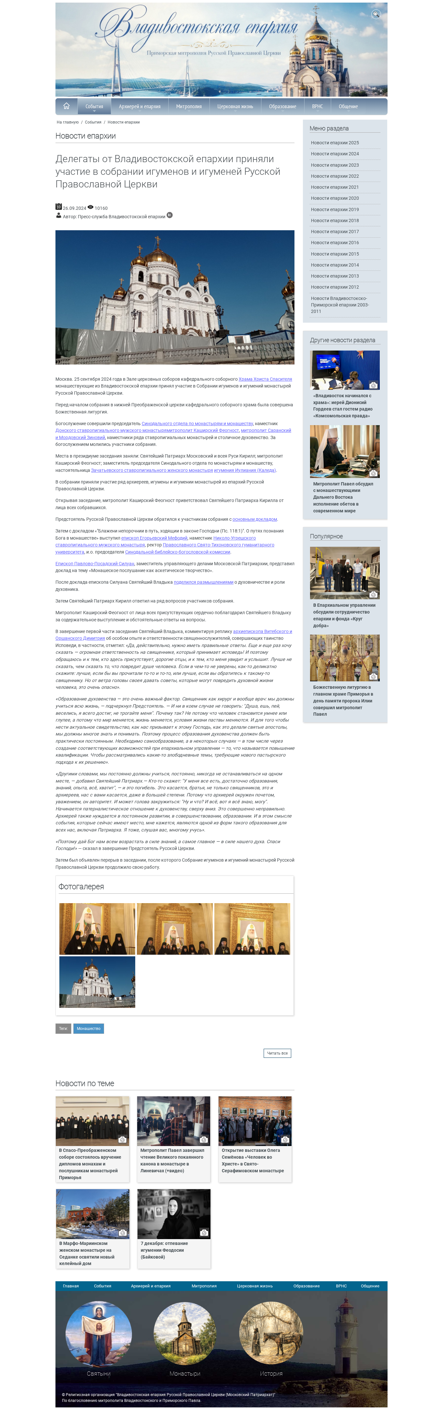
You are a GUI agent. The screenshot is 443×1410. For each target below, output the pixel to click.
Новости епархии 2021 (335, 187)
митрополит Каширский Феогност (203, 430)
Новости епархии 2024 (335, 154)
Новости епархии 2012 (335, 287)
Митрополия (189, 106)
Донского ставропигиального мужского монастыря (111, 430)
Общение (348, 106)
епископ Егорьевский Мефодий (154, 538)
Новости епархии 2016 (335, 242)
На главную (68, 122)
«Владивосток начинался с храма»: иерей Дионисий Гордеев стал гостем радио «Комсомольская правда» (343, 406)
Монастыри (185, 1373)
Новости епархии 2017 (335, 231)
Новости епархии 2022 (335, 176)
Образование (282, 106)
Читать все (277, 1053)
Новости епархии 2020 (335, 198)
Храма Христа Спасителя (265, 379)
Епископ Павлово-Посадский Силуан (94, 564)
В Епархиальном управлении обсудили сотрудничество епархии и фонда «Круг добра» (344, 615)
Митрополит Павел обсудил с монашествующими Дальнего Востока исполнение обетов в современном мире (343, 497)
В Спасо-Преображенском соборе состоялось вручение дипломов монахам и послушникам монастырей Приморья (90, 1164)
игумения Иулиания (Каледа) (245, 470)
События (94, 106)
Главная (71, 1286)
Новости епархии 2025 (335, 143)
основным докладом (255, 519)
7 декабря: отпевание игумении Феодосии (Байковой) (164, 1250)
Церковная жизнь (235, 106)
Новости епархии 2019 (335, 209)
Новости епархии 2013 (335, 276)
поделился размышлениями (203, 582)
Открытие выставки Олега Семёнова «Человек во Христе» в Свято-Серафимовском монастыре (253, 1161)
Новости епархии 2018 (335, 220)
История (271, 1373)
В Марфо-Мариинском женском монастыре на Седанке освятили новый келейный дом (86, 1254)
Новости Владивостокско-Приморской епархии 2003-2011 (340, 305)
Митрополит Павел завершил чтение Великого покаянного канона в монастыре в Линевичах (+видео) (172, 1161)
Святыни (99, 1373)
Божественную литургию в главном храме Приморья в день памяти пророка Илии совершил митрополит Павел (343, 701)
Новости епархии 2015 (335, 254)
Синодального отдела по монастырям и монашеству (197, 423)
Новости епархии (124, 122)
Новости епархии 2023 (335, 165)
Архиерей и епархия (140, 106)
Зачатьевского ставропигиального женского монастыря (152, 470)
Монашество (89, 1028)
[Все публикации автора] (169, 217)
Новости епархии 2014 (335, 265)
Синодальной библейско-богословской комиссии (177, 552)
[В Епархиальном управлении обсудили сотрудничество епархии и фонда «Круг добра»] (345, 598)
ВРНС (317, 106)
